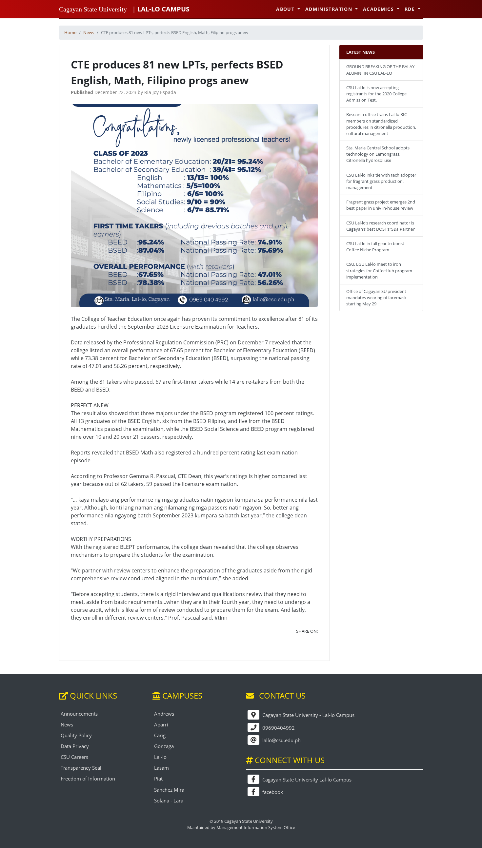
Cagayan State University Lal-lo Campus (306, 779)
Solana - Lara (168, 800)
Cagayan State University (93, 9)
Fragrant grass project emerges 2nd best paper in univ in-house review (380, 205)
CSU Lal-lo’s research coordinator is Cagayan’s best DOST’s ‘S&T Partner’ (380, 226)
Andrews (164, 713)
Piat (158, 778)
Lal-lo (160, 757)
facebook (272, 792)
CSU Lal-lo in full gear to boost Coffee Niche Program (375, 247)
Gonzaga (164, 746)
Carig (160, 735)
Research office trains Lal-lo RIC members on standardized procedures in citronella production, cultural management (381, 123)
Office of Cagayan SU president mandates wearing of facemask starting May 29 (376, 297)
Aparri (161, 724)
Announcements (79, 713)
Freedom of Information (88, 778)
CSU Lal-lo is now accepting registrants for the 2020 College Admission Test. (376, 94)
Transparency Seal (81, 767)
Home (70, 32)
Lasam (161, 767)
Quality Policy (76, 735)
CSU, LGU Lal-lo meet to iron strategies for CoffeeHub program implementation (379, 270)
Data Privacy (75, 746)
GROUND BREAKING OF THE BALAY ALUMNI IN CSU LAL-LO (380, 70)
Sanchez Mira (169, 789)
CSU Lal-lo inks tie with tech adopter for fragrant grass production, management (381, 181)
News (88, 32)
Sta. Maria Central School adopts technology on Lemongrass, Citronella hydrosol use (378, 154)
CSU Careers (74, 757)
